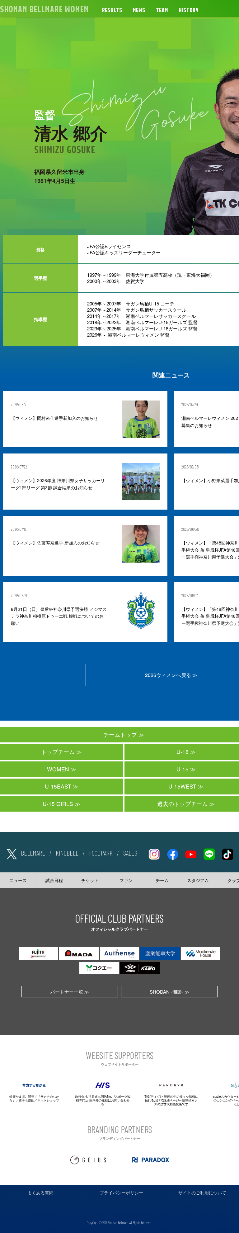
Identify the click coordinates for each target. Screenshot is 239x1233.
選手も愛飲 (26, 1100)
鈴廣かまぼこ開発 (21, 1096)
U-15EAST (58, 786)
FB (172, 853)
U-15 (182, 769)
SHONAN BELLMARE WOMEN (44, 9)
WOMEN (58, 769)
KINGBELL (67, 853)
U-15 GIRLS (58, 804)
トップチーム (58, 752)
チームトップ (120, 734)
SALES (130, 853)
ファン (126, 880)
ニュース (18, 880)
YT (191, 853)
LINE (209, 853)
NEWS (139, 10)
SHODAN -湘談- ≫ (169, 991)
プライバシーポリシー (121, 1192)
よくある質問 (40, 1192)
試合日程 (54, 880)
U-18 (182, 752)
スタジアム (198, 880)
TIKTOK (227, 853)
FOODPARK (101, 853)
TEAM (162, 10)
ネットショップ (48, 1100)
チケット (90, 880)
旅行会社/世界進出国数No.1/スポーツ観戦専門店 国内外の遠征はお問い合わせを (102, 1100)
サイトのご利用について (202, 1192)
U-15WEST (182, 786)
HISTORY (189, 10)
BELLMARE (33, 853)
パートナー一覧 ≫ (69, 991)
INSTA (154, 853)
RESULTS (112, 10)
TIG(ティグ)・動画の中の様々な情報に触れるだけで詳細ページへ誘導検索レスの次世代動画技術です (171, 1100)
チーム (162, 880)
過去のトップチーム (182, 804)
